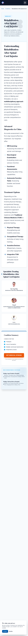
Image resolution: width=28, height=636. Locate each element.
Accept (5, 631)
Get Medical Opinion (14, 355)
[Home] (2, 2)
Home (2, 8)
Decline (11, 631)
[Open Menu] (25, 2)
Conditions (7, 8)
